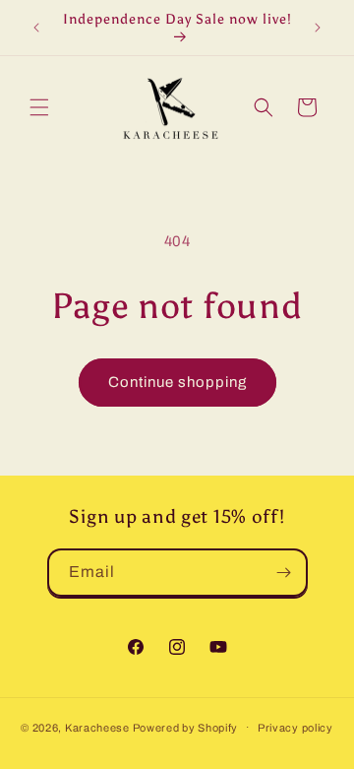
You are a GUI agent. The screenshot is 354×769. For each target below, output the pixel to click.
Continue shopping (177, 382)
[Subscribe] (284, 572)
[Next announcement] (317, 27)
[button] (39, 107)
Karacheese (97, 727)
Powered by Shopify (186, 727)
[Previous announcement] (36, 27)
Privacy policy (295, 728)
